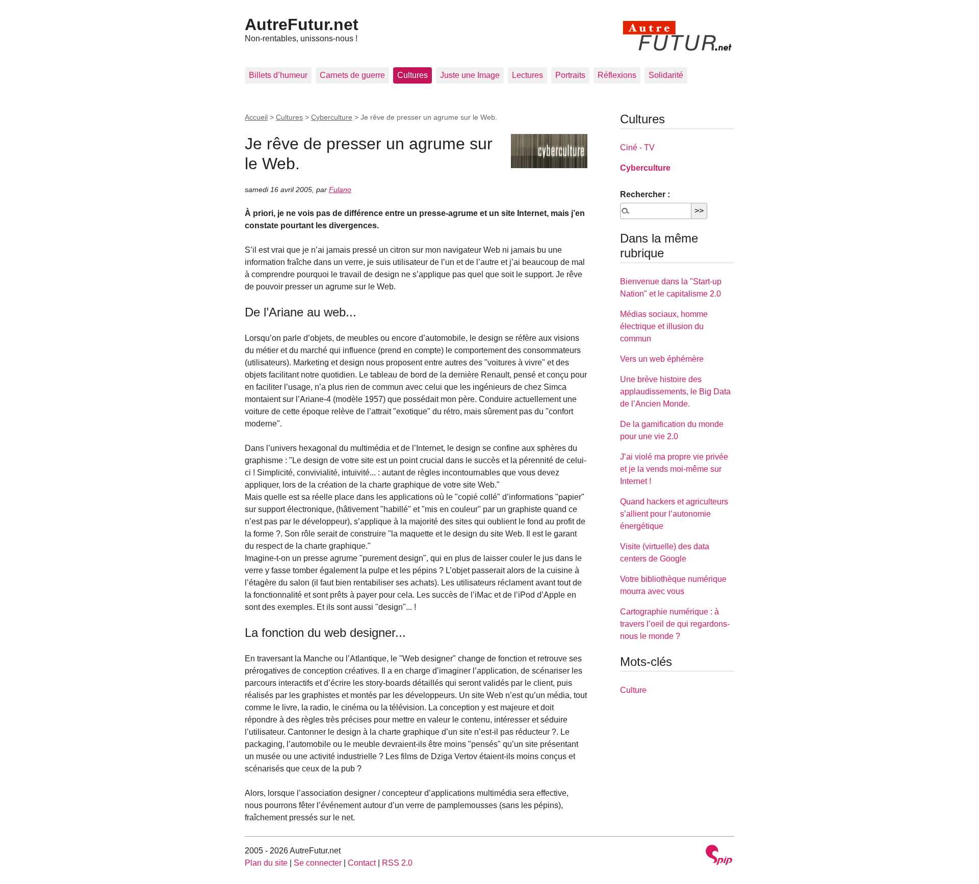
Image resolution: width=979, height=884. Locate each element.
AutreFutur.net (301, 24)
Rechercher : (645, 194)
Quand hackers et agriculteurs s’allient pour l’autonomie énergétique (674, 513)
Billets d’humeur (278, 75)
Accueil (256, 117)
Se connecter (318, 863)
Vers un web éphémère (662, 359)
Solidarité (666, 75)
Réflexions (617, 75)
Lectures (527, 75)
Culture (633, 690)
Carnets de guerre (352, 75)
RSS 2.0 (397, 863)
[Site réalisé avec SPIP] (719, 856)
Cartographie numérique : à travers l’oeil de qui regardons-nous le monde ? (675, 623)
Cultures (412, 75)
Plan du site (266, 863)
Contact (362, 863)
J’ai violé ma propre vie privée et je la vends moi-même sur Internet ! (674, 469)
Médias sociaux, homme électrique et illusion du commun (664, 326)
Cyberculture (331, 117)
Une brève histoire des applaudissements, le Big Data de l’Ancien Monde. (675, 391)
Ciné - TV (637, 147)
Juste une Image (470, 75)
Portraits (570, 75)
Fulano (340, 189)
